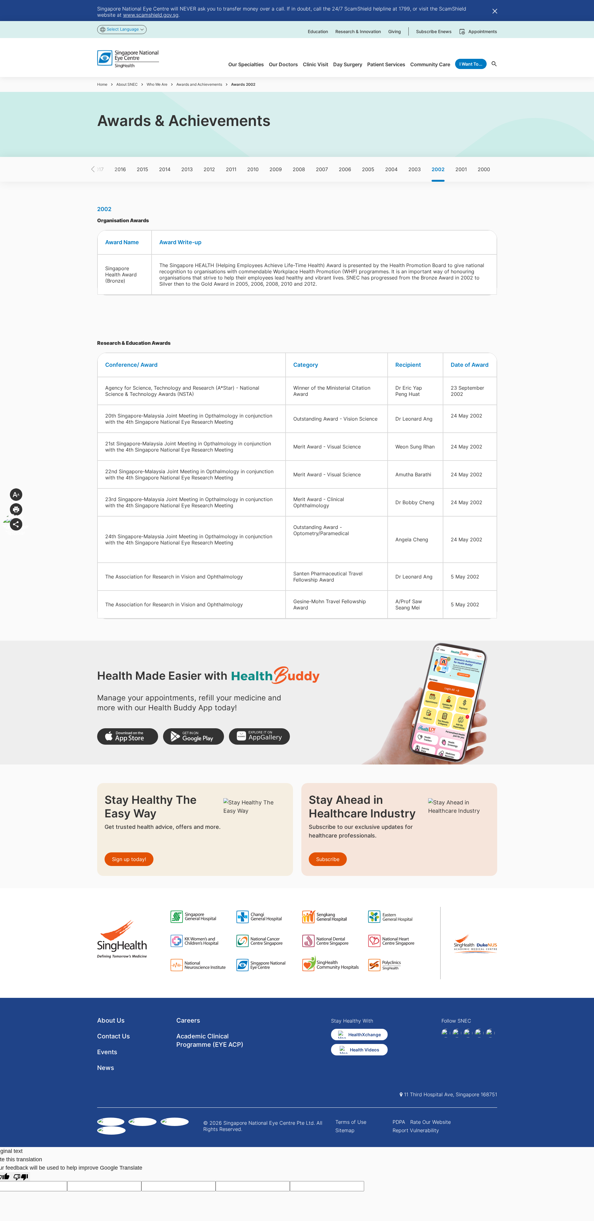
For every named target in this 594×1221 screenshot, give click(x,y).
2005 (368, 169)
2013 (187, 169)
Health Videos (364, 1049)
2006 (345, 169)
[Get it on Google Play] (193, 736)
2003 (414, 169)
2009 (275, 169)
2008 (299, 169)
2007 (322, 169)
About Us (111, 1020)
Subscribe (327, 859)
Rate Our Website (430, 1122)
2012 (209, 169)
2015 (142, 169)
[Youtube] (490, 1033)
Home (102, 84)
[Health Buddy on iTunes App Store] (127, 736)
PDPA (399, 1122)
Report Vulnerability (416, 1130)
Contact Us (113, 1036)
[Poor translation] (20, 1176)
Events (107, 1052)
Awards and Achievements (199, 84)
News (105, 1068)
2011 (231, 169)
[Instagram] (468, 1033)
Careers (188, 1020)
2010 (253, 169)
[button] (104, 169)
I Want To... (470, 64)
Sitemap (345, 1130)
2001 (461, 169)
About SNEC (127, 84)
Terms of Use (350, 1122)
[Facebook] (445, 1033)
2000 (484, 169)
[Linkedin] (457, 1033)
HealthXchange (364, 1034)
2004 (391, 169)
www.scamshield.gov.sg (151, 15)
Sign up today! (129, 859)
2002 (438, 169)
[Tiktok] (479, 1033)
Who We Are (157, 84)
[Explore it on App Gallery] (259, 736)
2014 (164, 169)
